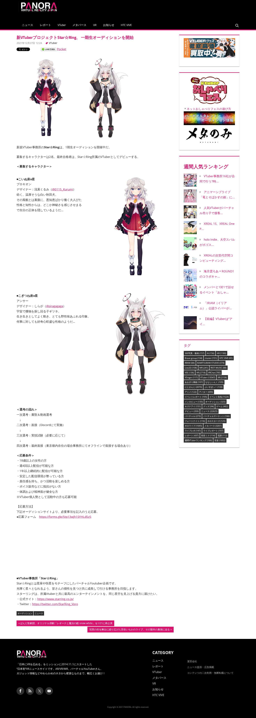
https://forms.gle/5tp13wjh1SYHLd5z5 (65, 517)
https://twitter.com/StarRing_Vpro (55, 604)
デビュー (192, 411)
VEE (189, 372)
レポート (45, 25)
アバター (206, 391)
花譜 (222, 435)
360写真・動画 (194, 353)
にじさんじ (193, 387)
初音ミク (208, 435)
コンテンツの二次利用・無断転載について (210, 672)
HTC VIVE (126, 25)
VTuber (62, 25)
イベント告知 (219, 396)
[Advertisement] (174, 9)
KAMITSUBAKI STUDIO (210, 362)
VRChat (214, 372)
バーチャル (193, 416)
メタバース (79, 25)
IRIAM (190, 362)
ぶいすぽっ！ (213, 387)
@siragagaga (54, 306)
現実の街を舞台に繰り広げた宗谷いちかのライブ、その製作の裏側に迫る (129, 630)
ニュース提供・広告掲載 (200, 667)
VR (94, 25)
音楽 (219, 440)
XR (222, 377)
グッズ (208, 406)
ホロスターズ (216, 421)
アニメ (191, 391)
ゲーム (222, 406)
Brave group (193, 358)
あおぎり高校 (194, 382)
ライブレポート (213, 430)
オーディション (25, 613)
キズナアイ (193, 406)
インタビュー (194, 401)
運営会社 (192, 661)
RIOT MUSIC (219, 367)
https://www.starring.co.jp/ (55, 599)
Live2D (191, 367)
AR (221, 353)
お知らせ (108, 25)
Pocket (61, 49)
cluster (211, 358)
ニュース (27, 25)
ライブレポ (193, 430)
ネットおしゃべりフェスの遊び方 (209, 109)
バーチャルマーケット (216, 416)
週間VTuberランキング (198, 440)
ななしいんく (214, 382)
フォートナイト (195, 421)
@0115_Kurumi (62, 189)
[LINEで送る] (48, 49)
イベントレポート (196, 396)
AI (210, 353)
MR (203, 367)
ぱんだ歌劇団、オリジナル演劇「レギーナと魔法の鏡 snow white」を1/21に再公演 (66, 623)
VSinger (191, 377)
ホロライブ (193, 425)
